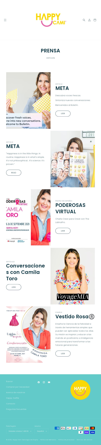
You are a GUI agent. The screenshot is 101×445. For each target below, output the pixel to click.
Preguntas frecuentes (16, 409)
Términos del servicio (84, 440)
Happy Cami (17, 440)
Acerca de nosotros (15, 392)
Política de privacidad (66, 440)
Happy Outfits (12, 398)
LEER (63, 113)
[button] (5, 20)
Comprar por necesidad (17, 387)
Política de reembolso (48, 440)
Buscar (9, 381)
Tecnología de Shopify (30, 440)
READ (13, 172)
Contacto (10, 403)
